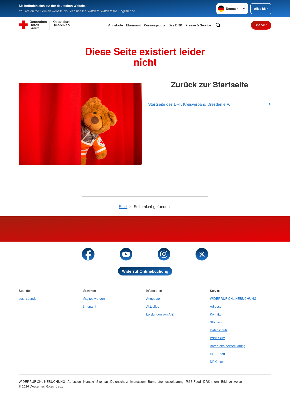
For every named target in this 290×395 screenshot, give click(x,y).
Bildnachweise (231, 381)
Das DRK (175, 25)
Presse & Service (198, 25)
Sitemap (216, 322)
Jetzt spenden (28, 298)
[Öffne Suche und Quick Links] (218, 25)
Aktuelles (152, 306)
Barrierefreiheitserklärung (227, 346)
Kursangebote (154, 25)
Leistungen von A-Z (160, 314)
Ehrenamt (133, 25)
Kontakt (215, 314)
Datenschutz (218, 330)
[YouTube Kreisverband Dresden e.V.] (126, 254)
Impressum (217, 338)
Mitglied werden (93, 298)
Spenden (261, 25)
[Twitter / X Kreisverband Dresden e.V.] (202, 254)
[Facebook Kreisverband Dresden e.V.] (88, 254)
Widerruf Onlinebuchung (145, 271)
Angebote (115, 25)
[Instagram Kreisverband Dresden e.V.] (164, 254)
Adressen (216, 306)
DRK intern (217, 361)
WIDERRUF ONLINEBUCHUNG (233, 298)
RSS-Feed (217, 353)
